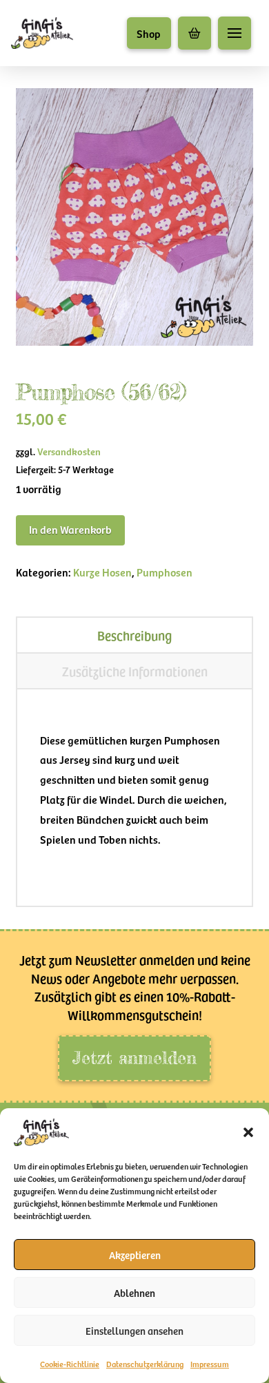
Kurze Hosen (102, 571)
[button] (248, 1132)
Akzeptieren (135, 1255)
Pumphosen (164, 571)
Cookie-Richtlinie (69, 1363)
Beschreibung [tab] (134, 635)
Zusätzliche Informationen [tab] (135, 671)
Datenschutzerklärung (144, 1363)
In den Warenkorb (70, 529)
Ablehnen (134, 1293)
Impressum (209, 1363)
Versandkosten (69, 451)
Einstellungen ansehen (134, 1331)
